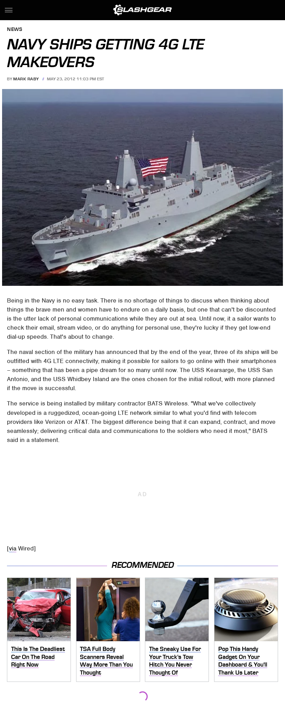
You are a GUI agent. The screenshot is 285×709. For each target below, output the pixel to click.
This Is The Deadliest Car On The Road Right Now (38, 656)
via (12, 548)
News (14, 29)
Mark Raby (26, 78)
